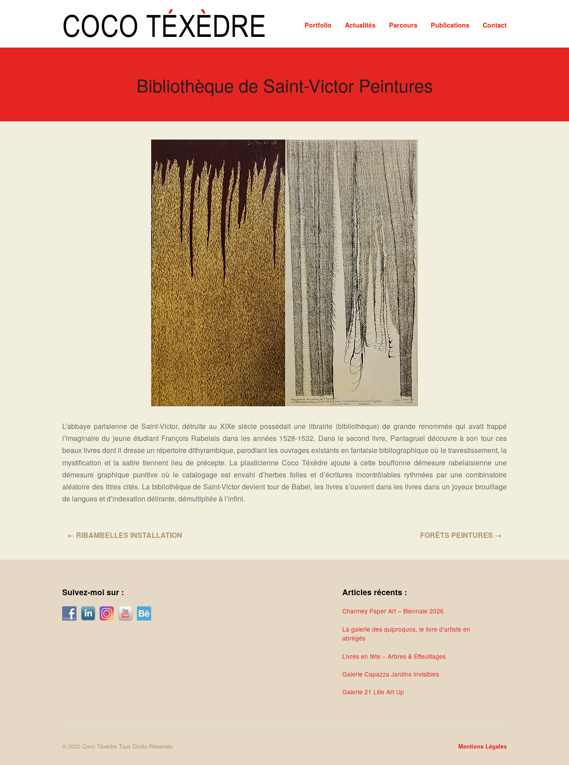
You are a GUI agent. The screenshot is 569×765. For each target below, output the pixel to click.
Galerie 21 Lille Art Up (373, 691)
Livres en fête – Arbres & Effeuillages (394, 656)
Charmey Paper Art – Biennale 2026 (393, 610)
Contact (495, 24)
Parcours (403, 24)
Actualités (360, 24)
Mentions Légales (482, 746)
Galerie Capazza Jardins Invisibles (390, 673)
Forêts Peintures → (461, 535)
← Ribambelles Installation (124, 535)
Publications (450, 24)
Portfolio (318, 24)
